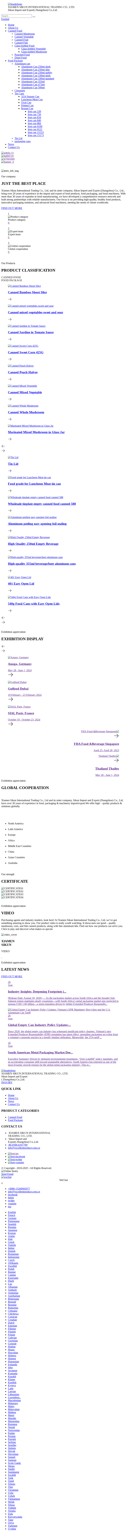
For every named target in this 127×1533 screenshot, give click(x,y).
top (9, 1206)
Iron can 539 (34, 111)
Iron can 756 (34, 114)
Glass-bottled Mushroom (34, 51)
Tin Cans (19, 93)
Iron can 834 (34, 117)
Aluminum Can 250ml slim (35, 69)
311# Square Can (30, 96)
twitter (11, 1200)
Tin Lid (18, 138)
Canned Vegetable (24, 36)
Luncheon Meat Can (32, 99)
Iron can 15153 (36, 132)
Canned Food (15, 30)
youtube (12, 1203)
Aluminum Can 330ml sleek (36, 75)
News (11, 144)
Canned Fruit (21, 39)
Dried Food (21, 57)
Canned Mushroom (25, 33)
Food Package (15, 60)
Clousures (20, 90)
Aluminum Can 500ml (33, 87)
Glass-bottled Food (24, 45)
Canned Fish (21, 42)
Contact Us (14, 147)
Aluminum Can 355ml (33, 81)
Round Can (27, 108)
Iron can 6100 (35, 126)
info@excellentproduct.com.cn (24, 1147)
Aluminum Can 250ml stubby (36, 72)
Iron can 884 (34, 123)
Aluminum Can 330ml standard (37, 78)
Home (11, 24)
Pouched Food (22, 54)
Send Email (7, 1174)
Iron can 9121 (35, 129)
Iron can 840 (34, 120)
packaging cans (23, 141)
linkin (11, 1197)
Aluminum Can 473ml (33, 84)
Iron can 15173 (36, 135)
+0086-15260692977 (19, 1188)
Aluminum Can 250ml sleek (36, 66)
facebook (13, 1194)
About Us (13, 27)
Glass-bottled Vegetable (33, 48)
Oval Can (26, 102)
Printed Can (27, 105)
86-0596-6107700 (17, 1144)
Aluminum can (22, 63)
